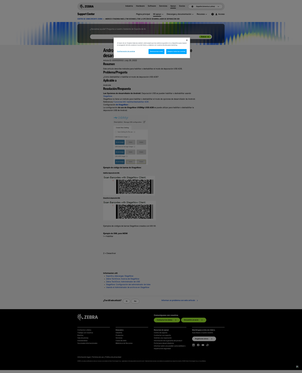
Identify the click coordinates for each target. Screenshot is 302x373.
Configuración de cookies (126, 51)
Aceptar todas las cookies (176, 51)
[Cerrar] (186, 40)
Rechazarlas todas (156, 51)
